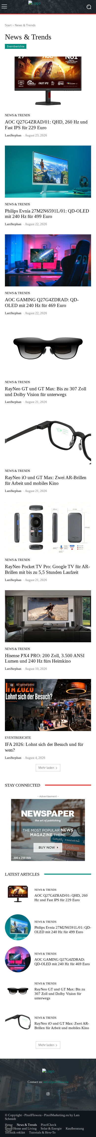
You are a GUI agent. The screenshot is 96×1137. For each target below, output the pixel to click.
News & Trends (17, 115)
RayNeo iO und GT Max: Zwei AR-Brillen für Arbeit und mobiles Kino (45, 480)
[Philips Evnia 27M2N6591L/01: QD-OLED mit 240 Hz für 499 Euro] (48, 172)
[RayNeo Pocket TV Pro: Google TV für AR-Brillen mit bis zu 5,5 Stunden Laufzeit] (48, 527)
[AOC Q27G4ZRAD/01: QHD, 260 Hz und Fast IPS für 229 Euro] (48, 83)
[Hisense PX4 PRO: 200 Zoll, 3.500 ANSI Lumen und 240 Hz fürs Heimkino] (48, 616)
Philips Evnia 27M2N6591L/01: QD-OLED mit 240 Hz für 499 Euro (47, 213)
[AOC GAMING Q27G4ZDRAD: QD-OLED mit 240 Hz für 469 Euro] (48, 260)
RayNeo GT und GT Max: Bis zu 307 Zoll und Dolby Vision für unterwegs (59, 993)
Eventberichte (15, 46)
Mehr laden (46, 768)
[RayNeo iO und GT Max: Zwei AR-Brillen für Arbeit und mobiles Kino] (48, 438)
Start (8, 25)
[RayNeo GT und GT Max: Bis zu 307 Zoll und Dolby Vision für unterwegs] (48, 349)
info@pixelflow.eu (56, 1082)
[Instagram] (48, 1094)
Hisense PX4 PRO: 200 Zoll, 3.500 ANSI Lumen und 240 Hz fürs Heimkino (44, 658)
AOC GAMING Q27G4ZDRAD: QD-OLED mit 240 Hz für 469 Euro (42, 302)
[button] (9, 1128)
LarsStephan (13, 135)
